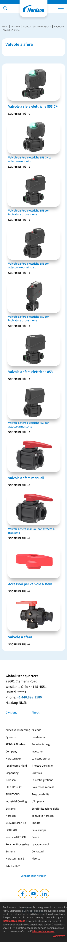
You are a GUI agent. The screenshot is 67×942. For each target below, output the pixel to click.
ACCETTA (59, 936)
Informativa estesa (14, 920)
